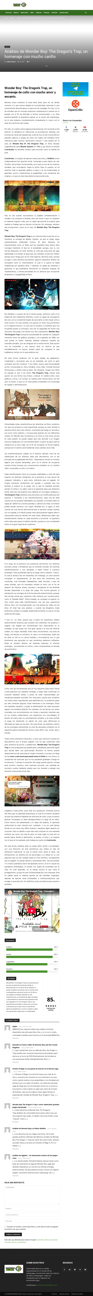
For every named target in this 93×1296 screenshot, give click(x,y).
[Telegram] (36, 79)
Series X (16, 12)
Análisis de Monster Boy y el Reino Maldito (29, 1128)
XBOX (32, 12)
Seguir (75, 127)
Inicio (6, 18)
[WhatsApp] (31, 79)
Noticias (9, 12)
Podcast (46, 12)
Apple (14, 1026)
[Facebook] (20, 79)
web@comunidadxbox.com (47, 1285)
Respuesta (15, 1038)
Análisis (39, 12)
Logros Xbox (63, 12)
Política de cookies (77, 1294)
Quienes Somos (64, 1294)
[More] (41, 79)
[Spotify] (75, 1270)
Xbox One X (24, 12)
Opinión (54, 12)
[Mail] (69, 1270)
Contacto (54, 1294)
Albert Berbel (11, 62)
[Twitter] (26, 79)
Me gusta (66, 127)
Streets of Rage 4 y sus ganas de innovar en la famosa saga (35, 1069)
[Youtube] (85, 1270)
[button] (85, 13)
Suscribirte (85, 127)
